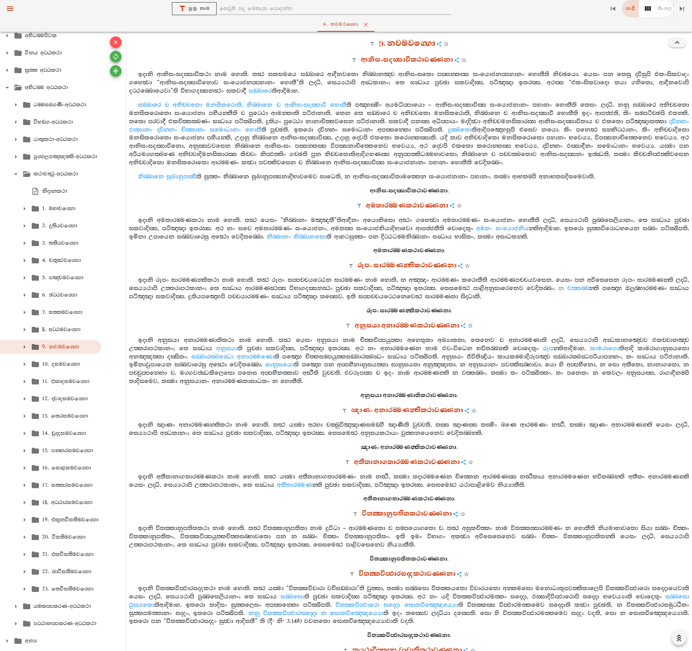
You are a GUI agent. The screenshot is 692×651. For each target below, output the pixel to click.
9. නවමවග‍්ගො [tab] (341, 24)
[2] (647, 8)
